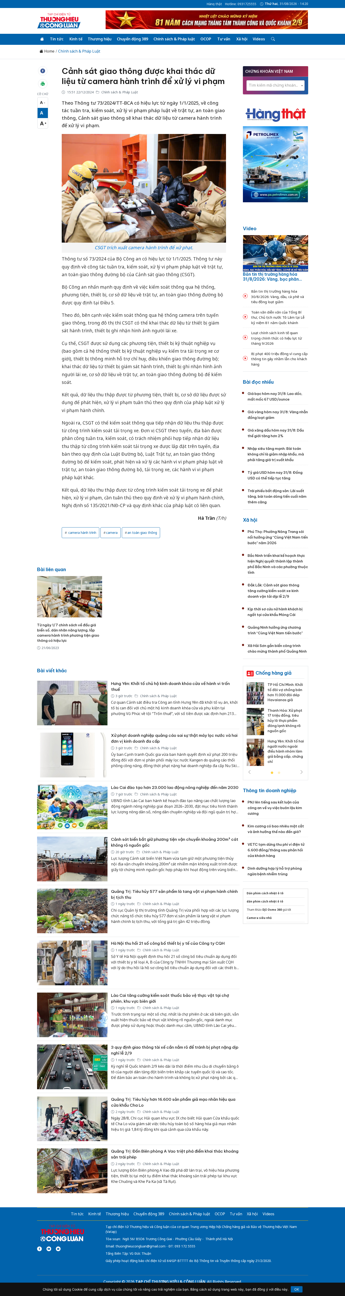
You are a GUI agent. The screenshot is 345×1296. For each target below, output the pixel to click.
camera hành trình (81, 532)
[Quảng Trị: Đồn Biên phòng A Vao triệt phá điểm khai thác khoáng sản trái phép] (72, 1170)
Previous (249, 772)
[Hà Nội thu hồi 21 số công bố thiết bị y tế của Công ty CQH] (72, 962)
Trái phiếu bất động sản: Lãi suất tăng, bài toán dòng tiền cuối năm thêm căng (277, 496)
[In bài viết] (42, 83)
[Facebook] (39, 1248)
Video (250, 228)
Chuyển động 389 (132, 39)
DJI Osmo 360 (272, 910)
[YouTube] (48, 1248)
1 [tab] (272, 773)
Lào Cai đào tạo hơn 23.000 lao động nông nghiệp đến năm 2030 (174, 787)
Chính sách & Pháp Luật (79, 51)
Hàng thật (214, 4)
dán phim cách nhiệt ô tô (265, 901)
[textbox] (275, 85)
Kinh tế (75, 39)
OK (296, 1289)
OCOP (205, 39)
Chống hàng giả (273, 673)
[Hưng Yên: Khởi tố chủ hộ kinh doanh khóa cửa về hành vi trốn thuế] (72, 703)
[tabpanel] (275, 725)
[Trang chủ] (42, 39)
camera (112, 532)
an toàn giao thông (142, 532)
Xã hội (241, 39)
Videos (259, 39)
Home (48, 51)
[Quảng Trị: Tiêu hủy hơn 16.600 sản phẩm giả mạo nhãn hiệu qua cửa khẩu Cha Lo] (72, 1119)
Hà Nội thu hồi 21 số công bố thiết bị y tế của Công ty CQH (168, 943)
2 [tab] (279, 773)
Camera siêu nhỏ (259, 918)
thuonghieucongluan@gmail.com (140, 1246)
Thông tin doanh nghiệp (269, 790)
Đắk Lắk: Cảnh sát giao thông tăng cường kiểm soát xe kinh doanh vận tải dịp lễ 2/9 (273, 591)
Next (301, 772)
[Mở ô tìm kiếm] (272, 39)
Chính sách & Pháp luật (174, 39)
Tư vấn (223, 39)
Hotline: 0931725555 (240, 4)
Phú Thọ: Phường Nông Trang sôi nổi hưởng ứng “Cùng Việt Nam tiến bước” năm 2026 (278, 537)
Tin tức (56, 39)
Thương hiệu (99, 39)
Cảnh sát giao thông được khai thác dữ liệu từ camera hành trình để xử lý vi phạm (143, 76)
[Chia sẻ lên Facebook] (42, 71)
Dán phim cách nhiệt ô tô (265, 893)
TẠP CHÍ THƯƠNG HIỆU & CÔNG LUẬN (170, 1281)
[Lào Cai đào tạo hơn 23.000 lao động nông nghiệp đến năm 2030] (72, 807)
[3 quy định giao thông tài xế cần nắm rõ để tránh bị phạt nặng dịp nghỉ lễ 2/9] (72, 1066)
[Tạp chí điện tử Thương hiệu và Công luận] (62, 1233)
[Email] (58, 1248)
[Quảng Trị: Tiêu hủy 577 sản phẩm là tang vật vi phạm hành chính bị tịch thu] (72, 911)
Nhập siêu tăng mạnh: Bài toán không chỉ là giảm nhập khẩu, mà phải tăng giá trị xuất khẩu (276, 454)
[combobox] (275, 85)
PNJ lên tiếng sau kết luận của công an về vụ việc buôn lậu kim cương (275, 808)
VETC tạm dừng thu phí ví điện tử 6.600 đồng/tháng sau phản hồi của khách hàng (276, 850)
